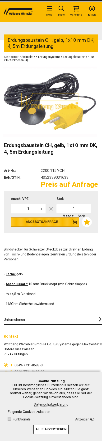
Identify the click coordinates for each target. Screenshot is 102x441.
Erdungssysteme (49, 57)
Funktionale (22, 419)
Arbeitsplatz (27, 57)
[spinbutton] (28, 208)
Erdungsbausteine (75, 57)
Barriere (92, 14)
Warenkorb (76, 14)
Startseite (10, 57)
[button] (41, 208)
